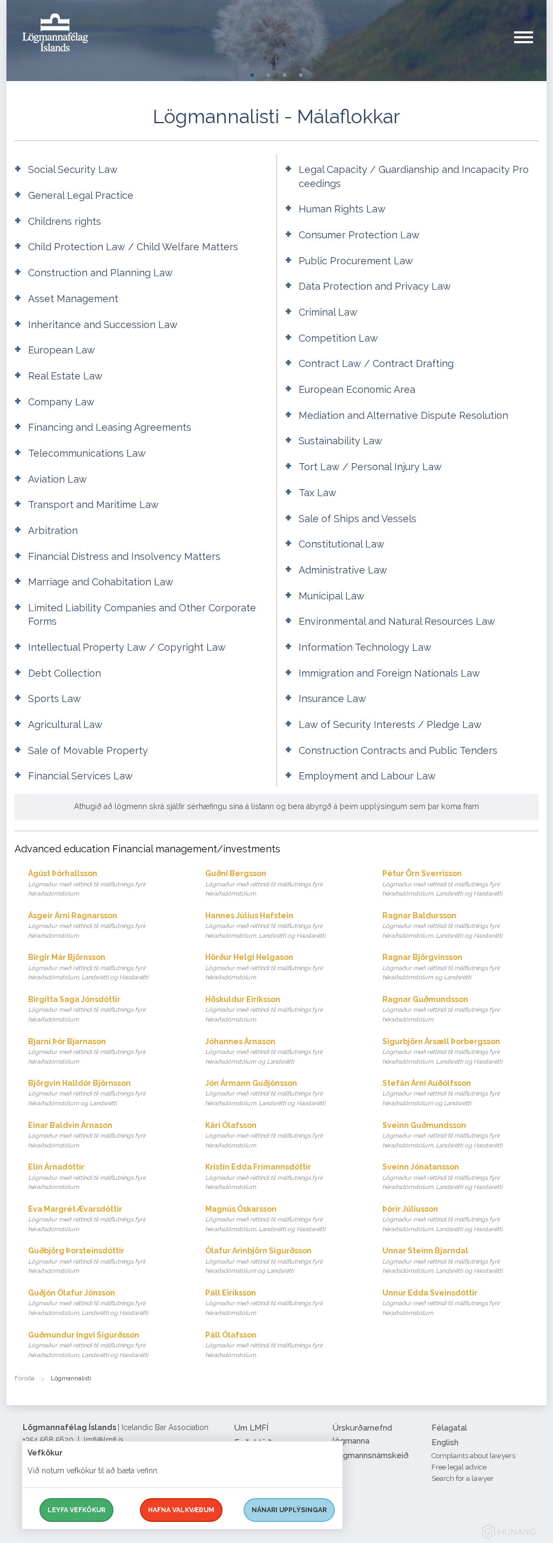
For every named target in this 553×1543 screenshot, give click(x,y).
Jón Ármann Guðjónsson (265, 1093)
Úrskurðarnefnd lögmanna (362, 1434)
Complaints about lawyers (473, 1456)
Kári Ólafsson (264, 1135)
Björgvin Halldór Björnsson (87, 1093)
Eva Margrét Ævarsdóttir (87, 1219)
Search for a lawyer (462, 1478)
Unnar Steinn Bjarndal (442, 1260)
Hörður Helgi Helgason (264, 967)
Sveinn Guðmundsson (442, 1135)
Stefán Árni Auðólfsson (441, 1093)
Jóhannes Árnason (264, 1051)
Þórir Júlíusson (442, 1219)
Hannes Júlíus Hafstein (265, 925)
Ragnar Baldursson (442, 925)
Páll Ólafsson (264, 1345)
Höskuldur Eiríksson (264, 1009)
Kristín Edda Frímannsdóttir (264, 1177)
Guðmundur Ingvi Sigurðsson (88, 1345)
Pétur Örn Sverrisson (442, 883)
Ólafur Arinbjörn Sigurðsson (264, 1260)
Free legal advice (459, 1467)
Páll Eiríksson (264, 1302)
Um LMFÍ (251, 1428)
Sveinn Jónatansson (442, 1177)
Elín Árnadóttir (87, 1177)
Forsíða (25, 1378)
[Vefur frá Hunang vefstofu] (509, 1533)
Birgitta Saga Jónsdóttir (87, 1009)
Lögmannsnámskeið (371, 1455)
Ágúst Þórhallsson (87, 883)
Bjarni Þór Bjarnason (87, 1051)
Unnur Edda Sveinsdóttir (441, 1302)
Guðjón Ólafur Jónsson (88, 1302)
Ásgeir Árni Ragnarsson (87, 925)
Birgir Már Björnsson (88, 967)
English (444, 1442)
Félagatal (449, 1428)
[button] (530, 48)
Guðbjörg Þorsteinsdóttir (87, 1260)
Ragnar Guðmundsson (441, 1009)
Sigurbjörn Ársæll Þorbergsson (442, 1051)
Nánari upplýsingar (289, 1510)
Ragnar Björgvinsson (441, 967)
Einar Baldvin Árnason (87, 1135)
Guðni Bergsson (264, 883)
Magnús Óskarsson (265, 1219)
